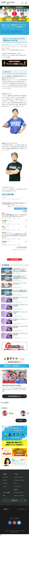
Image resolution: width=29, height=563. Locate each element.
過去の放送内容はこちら (14, 396)
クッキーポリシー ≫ (21, 510)
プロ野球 (4, 31)
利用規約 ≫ (8, 509)
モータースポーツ (17, 486)
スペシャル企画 (6, 492)
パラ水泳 (16, 474)
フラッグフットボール (18, 492)
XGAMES (16, 489)
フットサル (5, 477)
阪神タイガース (11, 31)
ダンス (15, 483)
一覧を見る (20, 420)
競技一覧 (14, 500)
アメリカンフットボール (19, 480)
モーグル (5, 480)
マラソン (5, 486)
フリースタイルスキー (18, 477)
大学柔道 (5, 474)
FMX (4, 495)
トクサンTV (19, 31)
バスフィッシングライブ (19, 495)
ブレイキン (5, 483)
